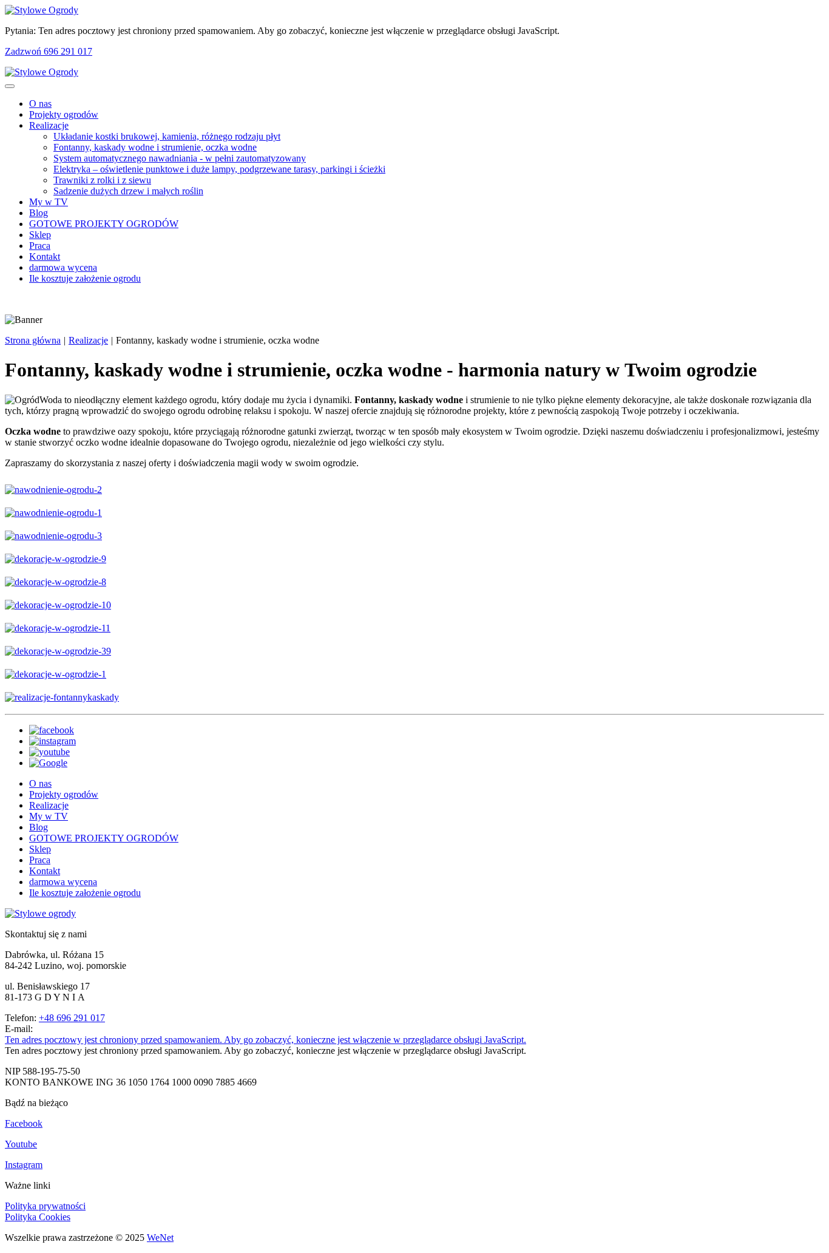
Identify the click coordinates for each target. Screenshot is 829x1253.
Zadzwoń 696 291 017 (48, 51)
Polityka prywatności (45, 1206)
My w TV (48, 202)
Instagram (23, 1165)
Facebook (23, 1123)
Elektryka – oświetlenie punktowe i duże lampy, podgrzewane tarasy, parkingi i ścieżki (219, 169)
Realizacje (49, 125)
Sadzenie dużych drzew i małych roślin (128, 191)
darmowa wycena (63, 267)
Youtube (21, 1144)
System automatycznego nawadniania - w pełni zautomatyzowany (179, 158)
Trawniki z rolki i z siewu (102, 180)
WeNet (160, 1237)
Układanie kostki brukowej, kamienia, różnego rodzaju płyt (166, 136)
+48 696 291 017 (72, 1018)
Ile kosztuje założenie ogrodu (85, 278)
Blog (38, 213)
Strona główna (33, 340)
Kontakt (44, 256)
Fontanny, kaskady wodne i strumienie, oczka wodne (155, 147)
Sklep (40, 234)
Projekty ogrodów (63, 114)
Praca (39, 245)
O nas (40, 103)
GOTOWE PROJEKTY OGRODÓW (103, 224)
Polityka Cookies (37, 1217)
